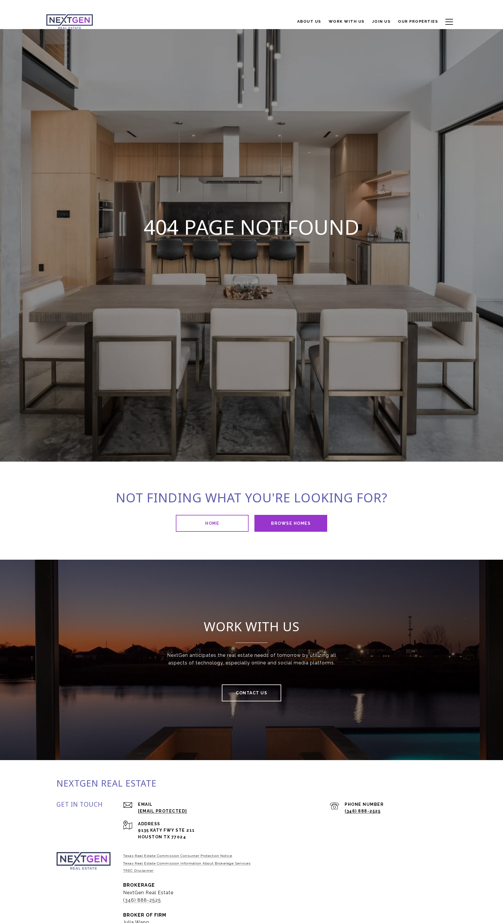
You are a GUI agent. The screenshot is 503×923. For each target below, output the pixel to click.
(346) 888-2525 (362, 811)
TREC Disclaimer (138, 871)
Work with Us (346, 21)
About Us (309, 21)
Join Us (381, 21)
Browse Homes (291, 523)
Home (212, 523)
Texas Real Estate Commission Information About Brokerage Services (187, 863)
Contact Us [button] (251, 693)
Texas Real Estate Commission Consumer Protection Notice (177, 856)
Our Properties (418, 21)
